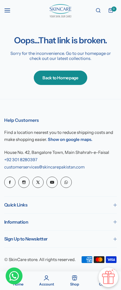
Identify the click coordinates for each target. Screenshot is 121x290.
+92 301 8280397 (20, 159)
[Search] (98, 10)
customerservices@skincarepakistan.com (44, 167)
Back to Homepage (60, 77)
